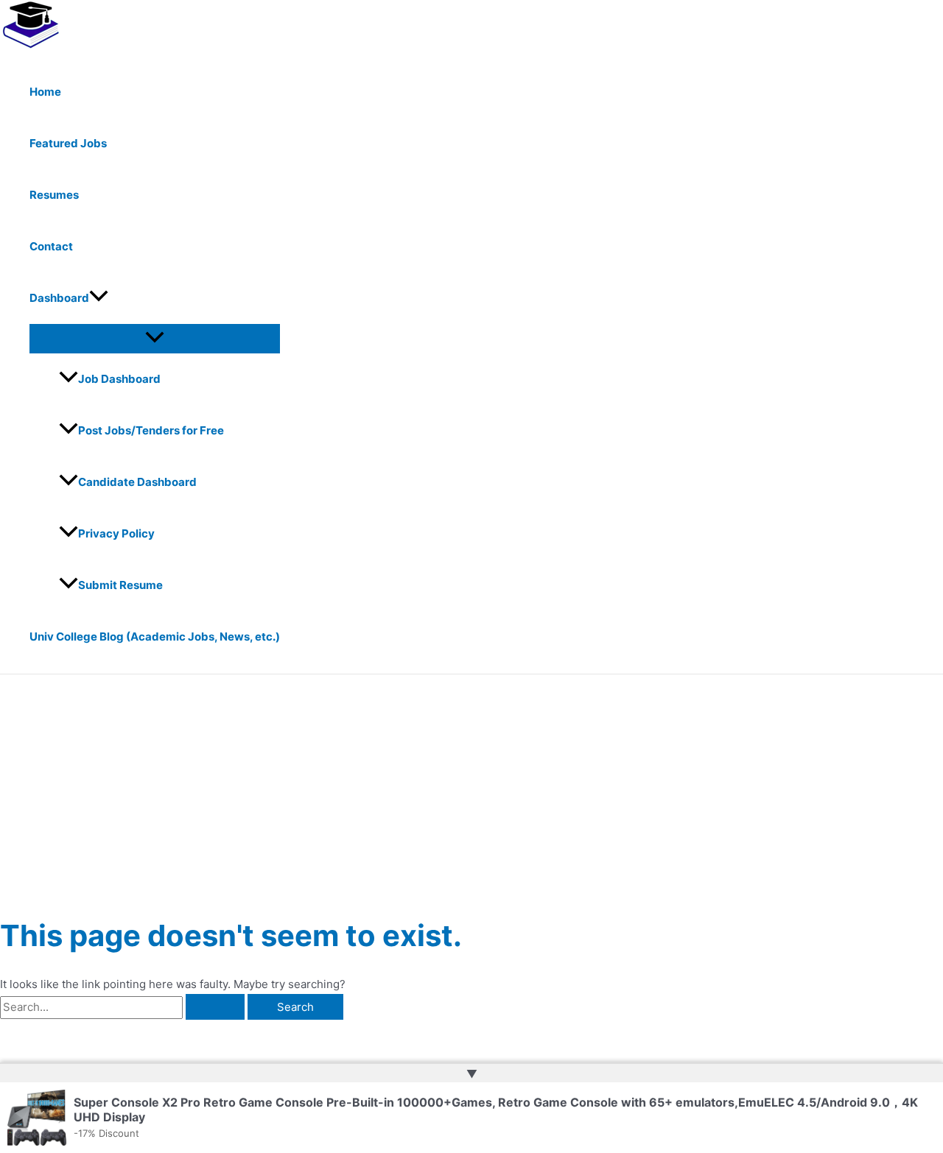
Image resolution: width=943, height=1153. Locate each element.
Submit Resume (120, 585)
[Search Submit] (215, 1007)
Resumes (54, 195)
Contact (51, 246)
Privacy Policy (116, 533)
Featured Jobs (68, 143)
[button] (98, 298)
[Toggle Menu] (154, 338)
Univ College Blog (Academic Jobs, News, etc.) (154, 637)
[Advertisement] (471, 785)
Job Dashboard (119, 379)
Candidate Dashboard (137, 482)
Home (45, 92)
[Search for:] (124, 1007)
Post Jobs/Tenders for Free (151, 430)
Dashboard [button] (59, 298)
